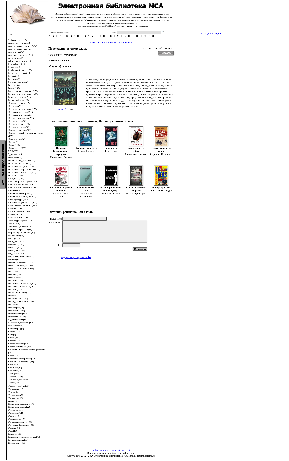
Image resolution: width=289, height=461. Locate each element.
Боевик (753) (14, 76)
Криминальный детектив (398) (22, 205)
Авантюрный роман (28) (19, 43)
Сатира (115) (14, 331)
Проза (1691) (14, 304)
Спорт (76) (13, 355)
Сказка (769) (14, 337)
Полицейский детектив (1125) (22, 286)
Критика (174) (15, 208)
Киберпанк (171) (16, 178)
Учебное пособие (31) (18, 386)
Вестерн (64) (14, 85)
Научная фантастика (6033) (21, 268)
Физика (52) (13, 392)
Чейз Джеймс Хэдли (161, 190)
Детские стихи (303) (17, 121)
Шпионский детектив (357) (21, 404)
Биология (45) (14, 67)
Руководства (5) (15, 325)
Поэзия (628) (14, 295)
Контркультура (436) (18, 199)
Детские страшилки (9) (19, 124)
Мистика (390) (15, 247)
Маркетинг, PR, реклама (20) (21, 232)
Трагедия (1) (14, 373)
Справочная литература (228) (22, 358)
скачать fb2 (63, 109)
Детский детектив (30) (18, 127)
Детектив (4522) (15, 106)
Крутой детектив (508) (19, 211)
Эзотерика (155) (15, 410)
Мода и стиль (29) (16, 253)
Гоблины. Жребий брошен (61, 189)
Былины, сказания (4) (18, 82)
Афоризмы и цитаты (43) (19, 61)
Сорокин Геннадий (161, 154)
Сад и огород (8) (16, 328)
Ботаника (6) (14, 79)
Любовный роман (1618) (19, 226)
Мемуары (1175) (16, 244)
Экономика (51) (15, 413)
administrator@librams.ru (141, 455)
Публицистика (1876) (18, 313)
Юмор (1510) (14, 434)
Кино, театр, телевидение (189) (22, 181)
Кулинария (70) (15, 214)
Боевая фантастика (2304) (20, 73)
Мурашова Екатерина (86, 195)
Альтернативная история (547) (22, 46)
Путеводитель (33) (17, 316)
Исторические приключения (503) (24, 169)
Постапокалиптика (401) (19, 292)
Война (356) (14, 88)
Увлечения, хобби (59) (18, 379)
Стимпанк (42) (15, 367)
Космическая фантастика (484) (22, 202)
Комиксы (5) (14, 190)
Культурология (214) (18, 217)
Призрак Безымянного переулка (61, 151)
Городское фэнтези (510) (19, 97)
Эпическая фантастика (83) (21, 425)
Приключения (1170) (18, 298)
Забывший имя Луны (86, 189)
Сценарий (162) (15, 370)
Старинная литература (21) (21, 361)
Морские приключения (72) (21, 256)
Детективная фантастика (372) (22, 109)
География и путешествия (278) (23, 91)
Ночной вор (70, 54)
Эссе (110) (13, 431)
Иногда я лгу (111, 148)
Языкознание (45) (16, 443)
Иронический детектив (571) (21, 160)
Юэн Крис (63, 60)
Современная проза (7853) (20, 346)
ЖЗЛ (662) (13, 151)
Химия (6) (12, 401)
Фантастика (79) (15, 389)
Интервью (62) (15, 157)
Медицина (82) (15, 238)
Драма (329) (14, 145)
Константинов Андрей (61, 195)
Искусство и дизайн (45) (19, 163)
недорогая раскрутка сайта (76, 257)
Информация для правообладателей (111, 450)
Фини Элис (111, 151)
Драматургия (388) (17, 148)
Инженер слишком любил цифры (111, 189)
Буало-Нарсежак (111, 193)
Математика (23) (16, 235)
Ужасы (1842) (14, 382)
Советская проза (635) (18, 343)
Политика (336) (15, 280)
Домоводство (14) (16, 139)
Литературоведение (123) (20, 220)
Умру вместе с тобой (136, 149)
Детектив (65, 66)
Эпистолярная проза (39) (20, 422)
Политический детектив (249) (22, 283)
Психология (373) (16, 310)
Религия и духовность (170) (21, 322)
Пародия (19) (14, 274)
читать (166, 53)
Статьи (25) (13, 364)
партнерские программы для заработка (111, 42)
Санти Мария (86, 151)
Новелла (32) (14, 271)
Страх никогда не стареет (161, 149)
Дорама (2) (13, 142)
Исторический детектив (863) (22, 172)
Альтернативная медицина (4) (22, 49)
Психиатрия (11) (16, 307)
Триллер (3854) (15, 376)
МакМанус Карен (136, 193)
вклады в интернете (212, 33)
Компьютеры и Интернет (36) (22, 196)
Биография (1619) (16, 64)
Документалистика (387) (19, 130)
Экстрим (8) (13, 416)
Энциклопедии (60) (17, 419)
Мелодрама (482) (16, 241)
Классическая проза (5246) (20, 184)
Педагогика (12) (15, 277)
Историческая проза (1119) (21, 166)
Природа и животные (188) (21, 301)
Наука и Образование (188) (20, 262)
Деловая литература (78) (19, 103)
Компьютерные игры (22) (20, 193)
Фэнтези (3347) (15, 398)
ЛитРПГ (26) (14, 223)
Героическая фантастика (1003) (23, 94)
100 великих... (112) (17, 40)
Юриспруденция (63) (18, 440)
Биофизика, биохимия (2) (20, 70)
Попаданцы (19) (15, 289)
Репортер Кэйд (161, 187)
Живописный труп (86, 148)
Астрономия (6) (15, 58)
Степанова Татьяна (61, 157)
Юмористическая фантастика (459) (24, 437)
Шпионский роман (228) (19, 407)
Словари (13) (14, 340)
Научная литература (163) (20, 265)
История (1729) (15, 175)
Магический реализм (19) (20, 229)
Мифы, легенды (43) (17, 250)
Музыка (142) (14, 259)
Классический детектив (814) (22, 187)
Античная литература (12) (20, 55)
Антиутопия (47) (16, 52)
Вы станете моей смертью (136, 189)
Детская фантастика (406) (20, 115)
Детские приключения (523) (21, 118)
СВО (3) (12, 334)
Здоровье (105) (15, 154)
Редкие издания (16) (17, 319)
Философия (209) (16, 395)
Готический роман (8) (18, 100)
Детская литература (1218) (20, 112)
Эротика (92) (14, 428)
